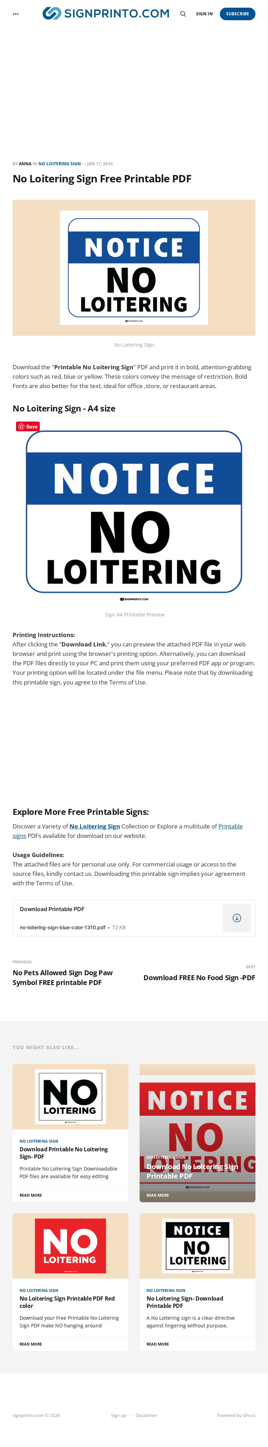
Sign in (204, 14)
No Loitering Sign (59, 164)
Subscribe (238, 14)
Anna (25, 164)
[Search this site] (183, 14)
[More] (15, 14)
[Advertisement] (134, 80)
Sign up (118, 1415)
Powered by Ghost (236, 1415)
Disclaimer (146, 1415)
